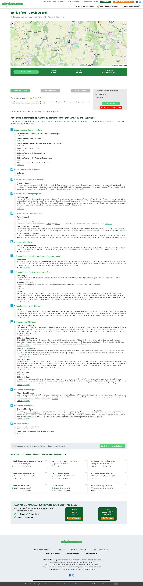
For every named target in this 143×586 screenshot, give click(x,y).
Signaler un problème (53, 112)
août (102, 331)
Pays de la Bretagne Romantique (103, 327)
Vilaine (82, 413)
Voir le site (20, 136)
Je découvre (110, 103)
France (103, 329)
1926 (35, 333)
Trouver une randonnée (85, 6)
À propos (105, 2)
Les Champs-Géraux (31, 231)
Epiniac (45, 17)
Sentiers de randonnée (20, 17)
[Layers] (124, 24)
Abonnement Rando (131, 6)
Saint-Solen (42, 231)
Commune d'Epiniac (110, 73)
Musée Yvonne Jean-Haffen (82, 315)
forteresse (43, 327)
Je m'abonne (74, 518)
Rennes (44, 329)
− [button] (12, 26)
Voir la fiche (26, 72)
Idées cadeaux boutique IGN (111, 107)
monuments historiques (87, 331)
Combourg (88, 327)
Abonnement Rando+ (101, 550)
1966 (106, 331)
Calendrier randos (53, 554)
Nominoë (55, 399)
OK (116, 584)
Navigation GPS (50, 90)
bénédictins (118, 397)
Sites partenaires (72, 554)
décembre (29, 333)
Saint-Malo (60, 329)
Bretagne (30, 17)
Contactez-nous (91, 554)
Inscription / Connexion (79, 550)
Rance (72, 413)
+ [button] (12, 23)
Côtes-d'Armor (85, 229)
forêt (39, 229)
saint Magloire (83, 397)
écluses (66, 411)
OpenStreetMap (117, 65)
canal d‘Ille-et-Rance (33, 413)
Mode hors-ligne (80, 90)
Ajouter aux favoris (20, 90)
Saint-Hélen (109, 229)
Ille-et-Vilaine (38, 17)
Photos (19, 207)
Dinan (75, 311)
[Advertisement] (69, 82)
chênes (57, 224)
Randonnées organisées (109, 6)
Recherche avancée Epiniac (113, 446)
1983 (84, 231)
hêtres (49, 224)
